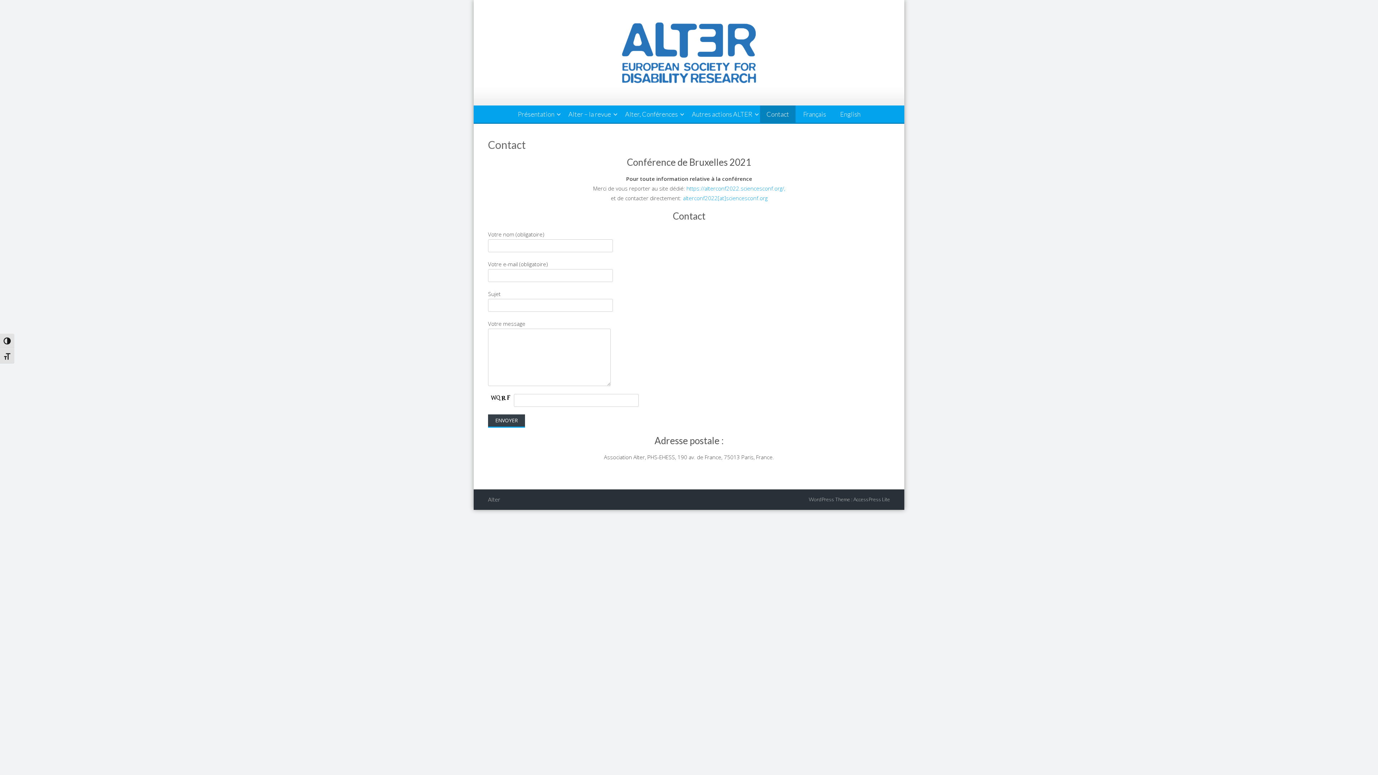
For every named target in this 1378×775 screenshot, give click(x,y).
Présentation (536, 114)
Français (814, 114)
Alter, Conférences (651, 114)
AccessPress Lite (871, 499)
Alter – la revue (589, 114)
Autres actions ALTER (722, 114)
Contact (778, 114)
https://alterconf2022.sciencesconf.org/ (735, 188)
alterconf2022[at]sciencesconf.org (725, 198)
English (850, 114)
